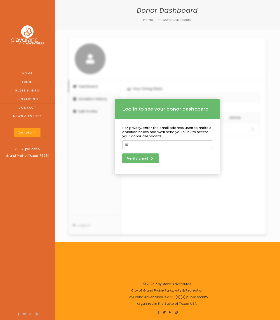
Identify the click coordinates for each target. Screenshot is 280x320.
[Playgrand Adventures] (27, 34)
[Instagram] (36, 314)
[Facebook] (18, 314)
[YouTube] (30, 314)
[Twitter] (24, 314)
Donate (25, 132)
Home (148, 19)
